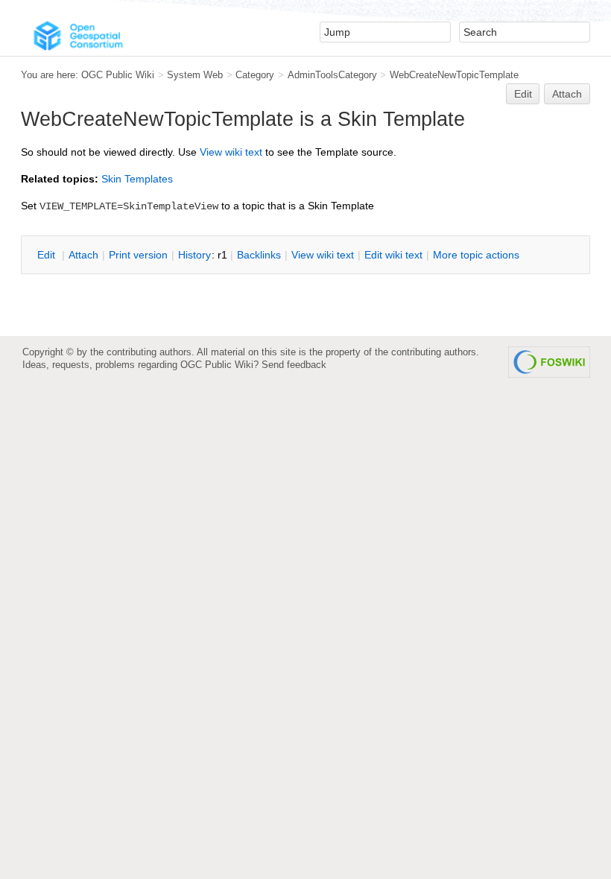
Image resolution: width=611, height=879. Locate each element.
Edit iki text (393, 255)
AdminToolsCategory (332, 74)
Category (254, 74)
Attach (567, 94)
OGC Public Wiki (117, 74)
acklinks (259, 255)
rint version (138, 255)
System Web (195, 74)
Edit (523, 94)
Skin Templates (137, 179)
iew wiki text (231, 152)
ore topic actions (476, 255)
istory (194, 255)
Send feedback (294, 364)
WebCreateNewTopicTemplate (454, 74)
